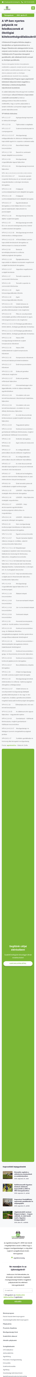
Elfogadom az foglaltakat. (14, 1296)
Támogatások (9, 15)
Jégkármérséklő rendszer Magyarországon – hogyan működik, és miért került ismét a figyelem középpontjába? (23, 1216)
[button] (33, 8)
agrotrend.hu (11, 745)
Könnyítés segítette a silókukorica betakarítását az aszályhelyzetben (23, 1174)
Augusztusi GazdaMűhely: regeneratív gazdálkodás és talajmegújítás (23, 1201)
